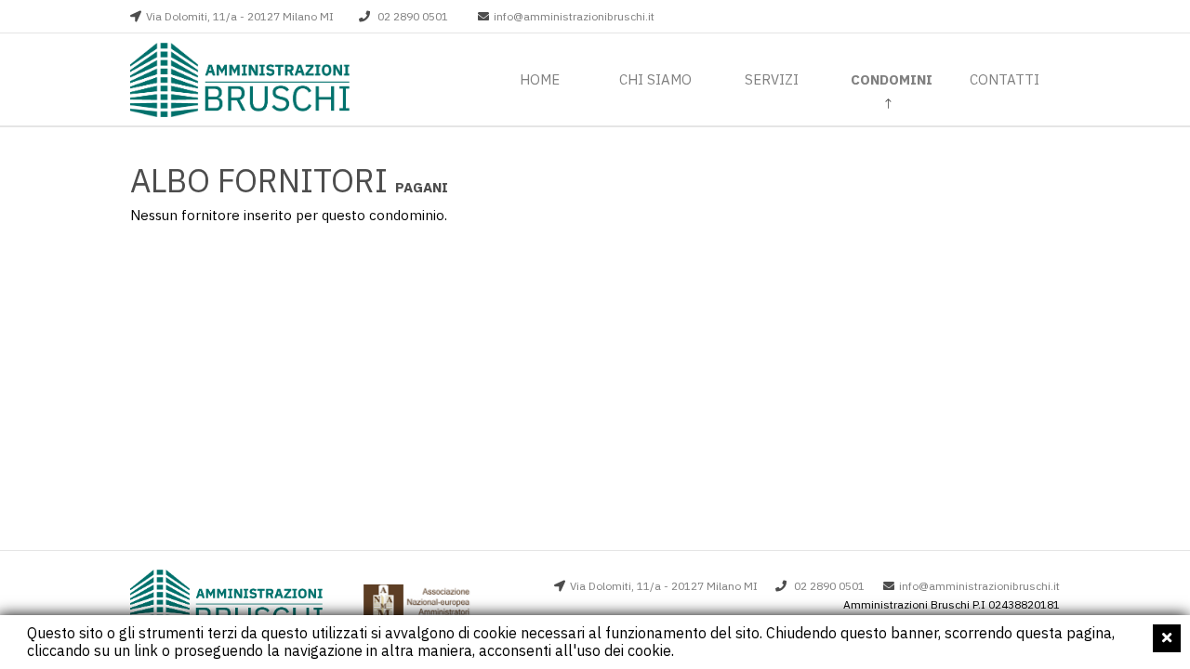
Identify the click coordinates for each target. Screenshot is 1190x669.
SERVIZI (772, 79)
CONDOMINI (891, 79)
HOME (540, 79)
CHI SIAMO (655, 79)
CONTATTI (1004, 79)
